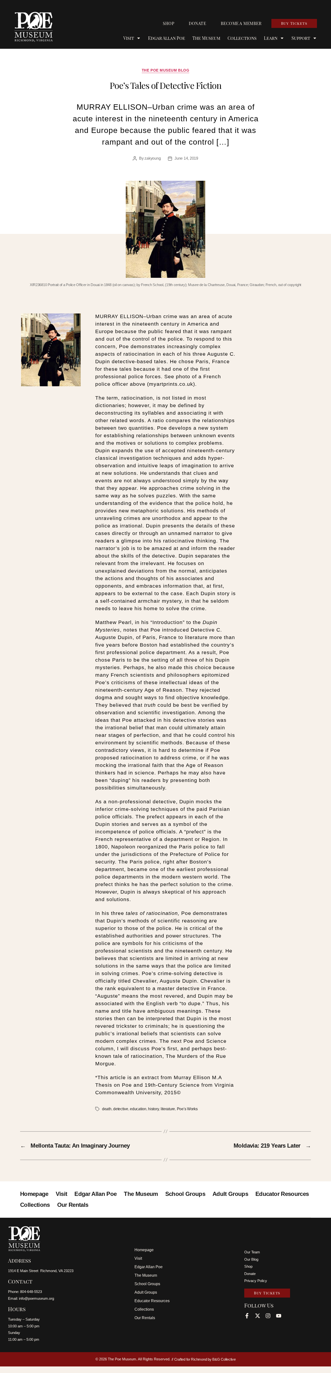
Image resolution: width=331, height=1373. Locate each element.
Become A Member (241, 23)
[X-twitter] (257, 1315)
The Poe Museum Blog (165, 70)
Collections (242, 38)
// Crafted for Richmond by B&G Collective (204, 1359)
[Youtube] (278, 1315)
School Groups (185, 1194)
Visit (61, 1194)
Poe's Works (187, 1109)
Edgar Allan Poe (166, 38)
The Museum (206, 38)
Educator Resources (282, 1194)
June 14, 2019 (186, 158)
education (138, 1109)
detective (120, 1109)
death (106, 1109)
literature (168, 1109)
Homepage (34, 1194)
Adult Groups (230, 1194)
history (153, 1109)
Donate (197, 23)
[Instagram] (268, 1315)
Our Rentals (72, 1204)
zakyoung (152, 158)
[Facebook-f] (247, 1315)
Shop (168, 23)
